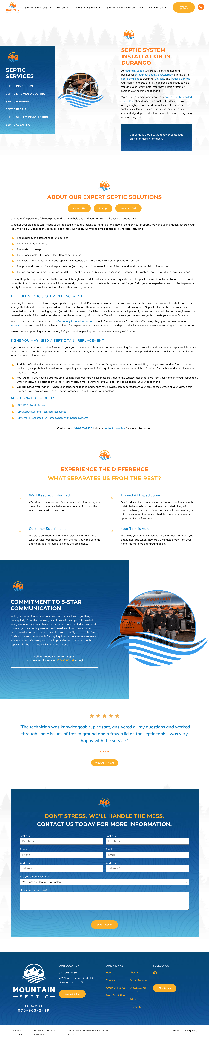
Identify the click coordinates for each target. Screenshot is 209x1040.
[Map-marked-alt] (155, 972)
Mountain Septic (134, 70)
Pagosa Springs (180, 78)
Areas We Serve (85, 7)
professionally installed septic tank (74, 321)
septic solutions (130, 78)
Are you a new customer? (35, 876)
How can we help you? (33, 890)
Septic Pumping (17, 101)
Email (109, 849)
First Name (26, 836)
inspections (17, 325)
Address (25, 863)
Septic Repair (16, 109)
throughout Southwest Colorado (154, 74)
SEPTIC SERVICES (20, 73)
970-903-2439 (150, 134)
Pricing (62, 7)
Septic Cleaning (18, 124)
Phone (24, 849)
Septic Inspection (19, 86)
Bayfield (159, 78)
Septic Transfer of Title (125, 7)
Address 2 (112, 863)
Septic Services (36, 7)
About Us (156, 7)
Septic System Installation (27, 117)
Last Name (112, 836)
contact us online (114, 428)
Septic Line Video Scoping (25, 93)
